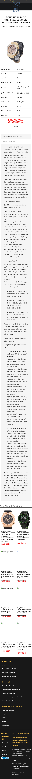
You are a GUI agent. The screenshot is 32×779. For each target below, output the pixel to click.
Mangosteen (5, 725)
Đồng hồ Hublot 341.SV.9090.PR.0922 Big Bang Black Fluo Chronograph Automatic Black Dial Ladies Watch (23, 535)
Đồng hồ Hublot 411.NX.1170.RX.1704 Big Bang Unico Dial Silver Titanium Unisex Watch (7, 574)
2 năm (18, 115)
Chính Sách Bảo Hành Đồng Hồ (11, 689)
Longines (5, 714)
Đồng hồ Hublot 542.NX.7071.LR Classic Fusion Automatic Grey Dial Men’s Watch (8, 645)
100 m (18, 110)
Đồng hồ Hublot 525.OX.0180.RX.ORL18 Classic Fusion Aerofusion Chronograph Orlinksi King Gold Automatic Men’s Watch (8, 536)
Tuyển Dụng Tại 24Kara (9, 676)
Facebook (5, 743)
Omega (4, 717)
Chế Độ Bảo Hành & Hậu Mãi (12, 136)
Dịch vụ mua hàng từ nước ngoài (12, 697)
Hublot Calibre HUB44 (23, 93)
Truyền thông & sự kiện (9, 668)
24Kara (4, 665)
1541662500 (20, 69)
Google (4, 746)
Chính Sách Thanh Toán (9, 685)
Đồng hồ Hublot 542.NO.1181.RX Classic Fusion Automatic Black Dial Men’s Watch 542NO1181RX (24, 646)
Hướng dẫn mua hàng (8, 693)
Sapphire (19, 97)
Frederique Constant (8, 710)
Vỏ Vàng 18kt (21, 102)
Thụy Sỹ (19, 73)
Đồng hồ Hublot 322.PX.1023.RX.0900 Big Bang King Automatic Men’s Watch (8, 610)
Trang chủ (5, 26)
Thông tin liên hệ (9, 141)
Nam (18, 78)
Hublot (28, 26)
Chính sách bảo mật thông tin (11, 700)
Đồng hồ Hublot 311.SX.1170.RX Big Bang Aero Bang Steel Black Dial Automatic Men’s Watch (23, 574)
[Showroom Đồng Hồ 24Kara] (16, 7)
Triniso (4, 721)
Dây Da (19, 106)
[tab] (16, 136)
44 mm (19, 82)
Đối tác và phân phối (8, 672)
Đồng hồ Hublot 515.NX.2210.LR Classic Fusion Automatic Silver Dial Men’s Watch (24, 610)
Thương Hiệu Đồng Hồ (17, 26)
